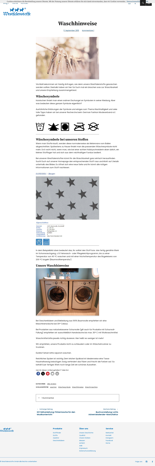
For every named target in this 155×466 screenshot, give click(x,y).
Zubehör (56, 438)
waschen (53, 387)
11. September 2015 (71, 30)
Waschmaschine (91, 387)
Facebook (109, 440)
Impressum (83, 448)
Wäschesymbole (64, 387)
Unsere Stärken (84, 438)
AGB (80, 446)
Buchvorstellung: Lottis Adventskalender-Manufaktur (99, 412)
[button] (38, 373)
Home (108, 443)
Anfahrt (82, 443)
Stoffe (55, 435)
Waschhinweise (78, 387)
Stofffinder (57, 433)
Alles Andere (51, 384)
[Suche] (143, 3)
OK (147, 1)
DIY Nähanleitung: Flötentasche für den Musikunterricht (56, 412)
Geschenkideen (58, 440)
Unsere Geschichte (86, 433)
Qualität (82, 435)
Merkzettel (109, 433)
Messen (82, 440)
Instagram (109, 438)
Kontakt (108, 435)
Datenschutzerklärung (87, 451)
